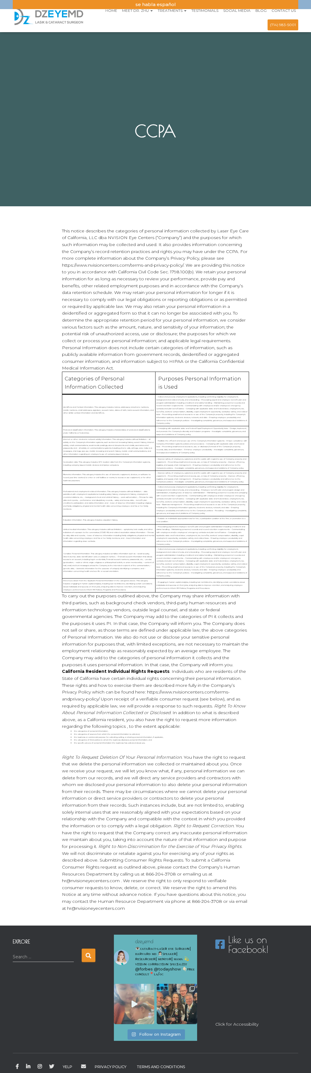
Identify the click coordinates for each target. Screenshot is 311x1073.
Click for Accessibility (236, 1024)
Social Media (237, 10)
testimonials (204, 10)
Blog (261, 10)
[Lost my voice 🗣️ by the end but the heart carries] (177, 1004)
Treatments (170, 10)
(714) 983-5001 (283, 24)
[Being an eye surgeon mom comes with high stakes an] (134, 1004)
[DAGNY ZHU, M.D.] (48, 16)
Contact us (284, 10)
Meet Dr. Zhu (136, 10)
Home (111, 10)
